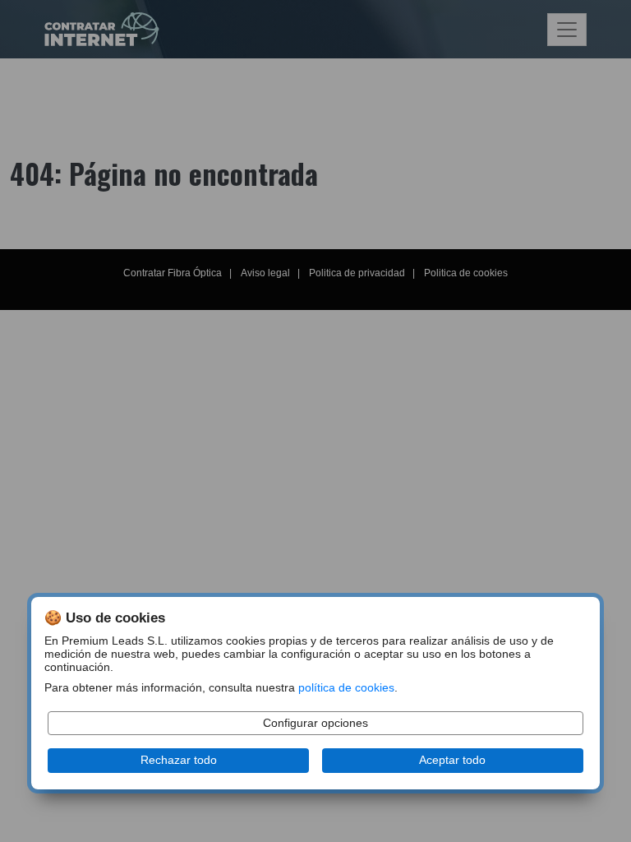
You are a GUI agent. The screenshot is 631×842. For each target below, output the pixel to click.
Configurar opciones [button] (315, 723)
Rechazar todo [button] (178, 760)
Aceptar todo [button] (452, 760)
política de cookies (346, 688)
